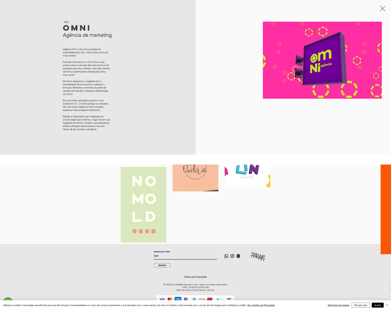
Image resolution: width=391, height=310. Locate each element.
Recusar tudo (360, 305)
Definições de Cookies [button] (338, 305)
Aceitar (377, 305)
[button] (382, 8)
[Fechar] (387, 305)
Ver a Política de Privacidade (261, 305)
